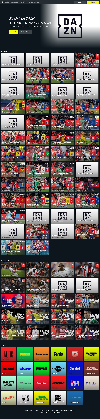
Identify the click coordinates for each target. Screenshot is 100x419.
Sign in (80, 2)
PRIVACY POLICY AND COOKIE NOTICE (56, 410)
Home (7, 2)
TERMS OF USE (38, 410)
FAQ (31, 410)
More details (34, 2)
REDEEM (52, 413)
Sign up (93, 2)
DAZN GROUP (43, 413)
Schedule (15, 2)
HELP (26, 410)
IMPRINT (72, 410)
